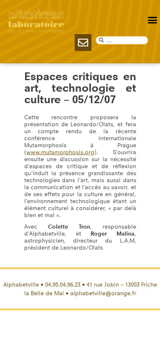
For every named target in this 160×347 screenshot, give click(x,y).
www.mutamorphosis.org (60, 152)
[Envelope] (83, 42)
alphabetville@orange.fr (103, 293)
